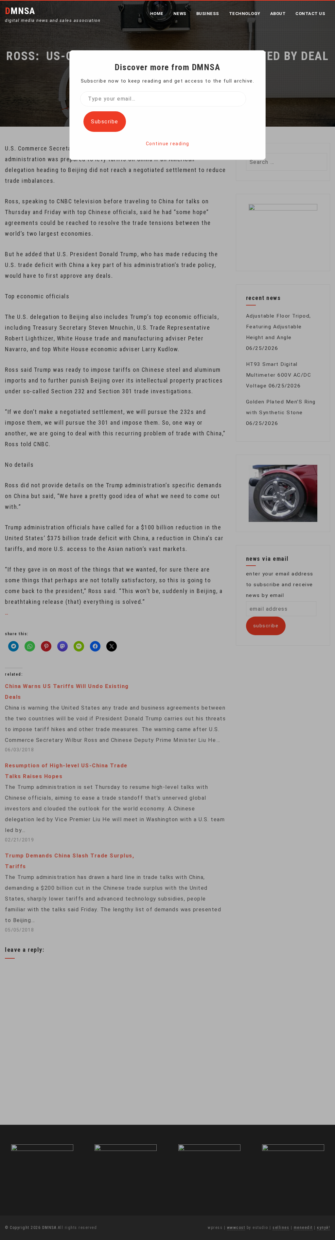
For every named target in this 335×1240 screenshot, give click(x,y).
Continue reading (167, 143)
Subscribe (104, 121)
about (278, 13)
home (157, 13)
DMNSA (20, 11)
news (179, 13)
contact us (310, 13)
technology (244, 13)
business (207, 13)
